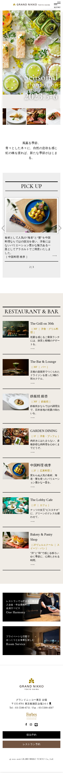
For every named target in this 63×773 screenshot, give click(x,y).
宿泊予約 (31, 735)
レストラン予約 (31, 744)
